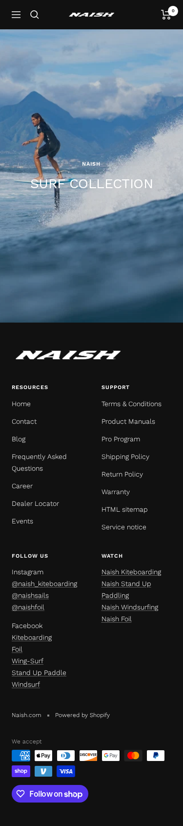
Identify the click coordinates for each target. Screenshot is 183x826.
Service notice (124, 527)
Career (22, 486)
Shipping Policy (125, 456)
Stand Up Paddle (39, 672)
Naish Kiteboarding (131, 572)
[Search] (34, 14)
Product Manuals (128, 421)
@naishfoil (28, 607)
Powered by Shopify (82, 715)
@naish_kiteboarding (44, 583)
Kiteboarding (32, 637)
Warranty (116, 492)
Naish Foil (117, 619)
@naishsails (30, 595)
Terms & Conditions (132, 404)
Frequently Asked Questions (39, 462)
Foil (17, 649)
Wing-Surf (27, 661)
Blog (18, 439)
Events (22, 521)
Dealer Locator (35, 503)
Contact (24, 421)
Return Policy (122, 474)
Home (21, 404)
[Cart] (166, 15)
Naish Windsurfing (130, 607)
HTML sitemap (125, 509)
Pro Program (121, 439)
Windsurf (26, 684)
